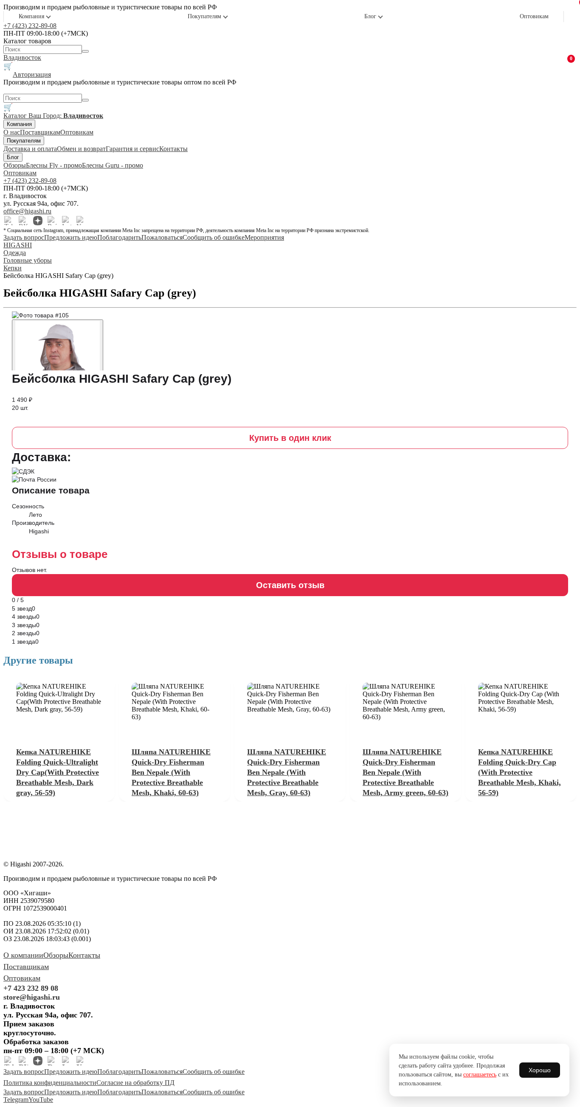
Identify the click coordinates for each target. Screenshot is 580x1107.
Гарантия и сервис (132, 148)
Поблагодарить (119, 237)
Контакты (173, 148)
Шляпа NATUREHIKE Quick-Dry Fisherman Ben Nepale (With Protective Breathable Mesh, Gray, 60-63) (286, 772)
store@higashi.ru (31, 997)
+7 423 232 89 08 (30, 988)
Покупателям (204, 16)
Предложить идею (70, 237)
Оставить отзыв (290, 585)
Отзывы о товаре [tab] (59, 554)
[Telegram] (8, 220)
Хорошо (540, 1070)
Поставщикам (40, 132)
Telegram (15, 1099)
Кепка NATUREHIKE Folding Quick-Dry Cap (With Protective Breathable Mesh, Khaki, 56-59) (519, 772)
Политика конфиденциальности (49, 1082)
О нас (11, 132)
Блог (370, 16)
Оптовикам (534, 16)
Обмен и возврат (81, 148)
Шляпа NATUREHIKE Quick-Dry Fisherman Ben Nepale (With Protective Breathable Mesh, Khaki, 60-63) (171, 772)
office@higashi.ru (27, 211)
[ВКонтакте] (23, 220)
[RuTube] (52, 220)
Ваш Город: (65, 115)
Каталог (15, 115)
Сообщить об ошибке (214, 237)
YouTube (40, 1099)
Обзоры (14, 165)
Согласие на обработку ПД (135, 1082)
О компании (23, 955)
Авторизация (32, 74)
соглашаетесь (479, 1074)
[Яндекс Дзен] (37, 220)
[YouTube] (81, 220)
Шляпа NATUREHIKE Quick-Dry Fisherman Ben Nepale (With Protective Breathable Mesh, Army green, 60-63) (405, 772)
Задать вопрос (23, 237)
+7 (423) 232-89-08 (29, 25)
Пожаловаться (162, 237)
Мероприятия (264, 237)
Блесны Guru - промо (112, 165)
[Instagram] (66, 220)
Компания (31, 16)
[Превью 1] (57, 348)
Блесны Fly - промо (54, 165)
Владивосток (22, 57)
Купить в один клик (290, 438)
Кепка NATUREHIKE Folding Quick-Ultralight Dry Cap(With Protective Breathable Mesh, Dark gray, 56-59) (57, 772)
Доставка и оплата (30, 148)
